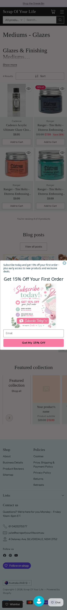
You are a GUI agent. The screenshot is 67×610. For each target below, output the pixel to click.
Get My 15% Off (33, 343)
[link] (33, 306)
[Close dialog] (64, 263)
